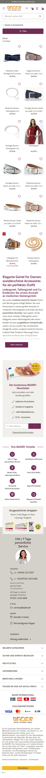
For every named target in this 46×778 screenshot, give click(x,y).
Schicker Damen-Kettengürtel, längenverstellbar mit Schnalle (34, 259)
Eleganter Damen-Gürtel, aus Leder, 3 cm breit (33, 72)
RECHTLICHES (9, 663)
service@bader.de (22, 607)
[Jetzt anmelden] (34, 426)
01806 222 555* (26, 572)
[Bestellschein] (37, 8)
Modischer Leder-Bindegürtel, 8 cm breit (12, 72)
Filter (24, 31)
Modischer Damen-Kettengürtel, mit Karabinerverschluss (12, 109)
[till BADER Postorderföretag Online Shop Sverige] (12, 699)
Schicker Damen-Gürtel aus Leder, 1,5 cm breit (12, 222)
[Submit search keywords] (40, 16)
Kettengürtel (33, 145)
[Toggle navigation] (4, 8)
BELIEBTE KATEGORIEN (13, 648)
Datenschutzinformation (23, 432)
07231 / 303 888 (18, 598)
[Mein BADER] (27, 8)
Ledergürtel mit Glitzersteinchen (12, 259)
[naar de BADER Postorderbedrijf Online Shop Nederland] (33, 699)
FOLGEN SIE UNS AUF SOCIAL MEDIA (19, 686)
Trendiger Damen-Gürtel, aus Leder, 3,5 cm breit (12, 184)
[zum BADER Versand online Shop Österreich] (19, 699)
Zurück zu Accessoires (14, 25)
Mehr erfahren (16, 345)
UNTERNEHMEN (10, 671)
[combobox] (23, 16)
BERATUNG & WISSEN (12, 679)
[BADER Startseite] (14, 8)
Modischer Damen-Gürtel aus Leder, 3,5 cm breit (34, 222)
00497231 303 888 (27, 578)
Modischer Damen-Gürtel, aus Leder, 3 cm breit (33, 184)
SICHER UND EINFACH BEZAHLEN (18, 655)
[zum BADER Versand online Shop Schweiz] (26, 699)
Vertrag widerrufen (19, 639)
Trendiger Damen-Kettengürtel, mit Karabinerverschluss (12, 147)
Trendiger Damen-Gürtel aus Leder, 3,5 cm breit (34, 109)
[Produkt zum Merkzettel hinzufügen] (19, 46)
